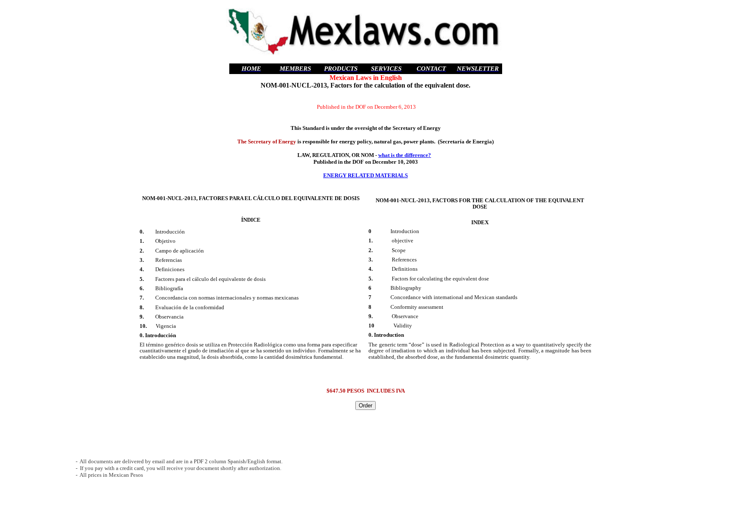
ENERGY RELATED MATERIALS (365, 175)
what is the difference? (404, 155)
